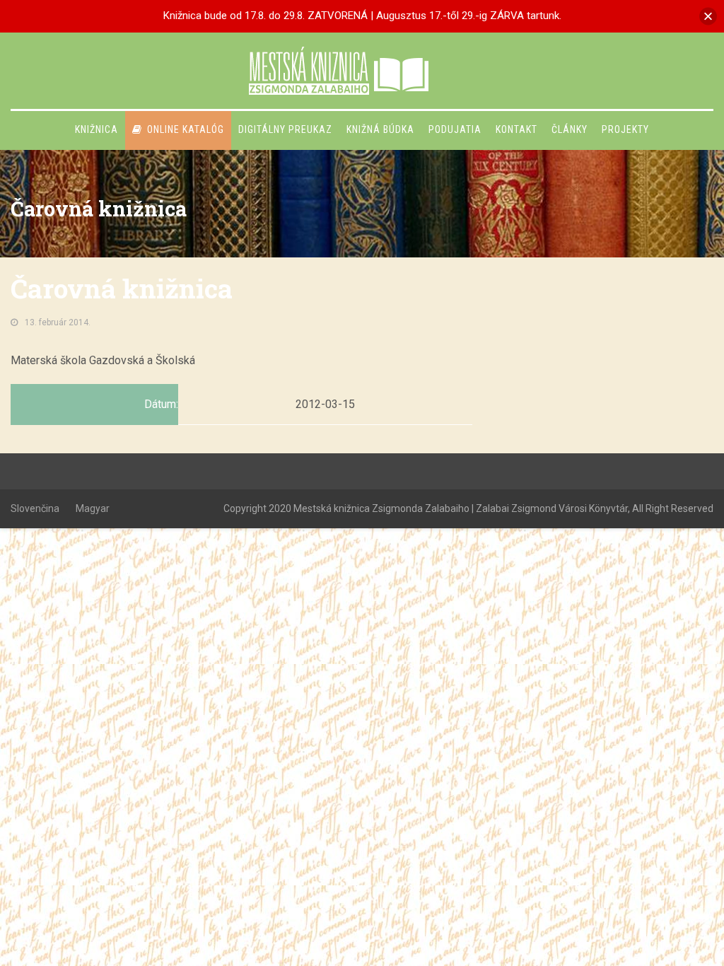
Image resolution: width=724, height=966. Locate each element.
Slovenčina (35, 508)
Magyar (93, 508)
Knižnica (96, 129)
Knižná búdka (380, 129)
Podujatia (454, 129)
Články (569, 129)
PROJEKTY (625, 129)
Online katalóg (185, 129)
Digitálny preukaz (285, 129)
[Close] (708, 16)
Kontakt (516, 129)
